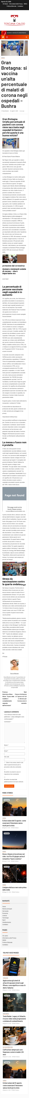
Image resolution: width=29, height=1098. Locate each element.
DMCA (25, 4)
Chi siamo (5, 4)
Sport (3, 920)
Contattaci (20, 6)
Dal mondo (5, 911)
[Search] (26, 37)
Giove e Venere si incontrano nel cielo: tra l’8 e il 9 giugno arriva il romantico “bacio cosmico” (13, 856)
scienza (4, 915)
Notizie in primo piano (8, 1047)
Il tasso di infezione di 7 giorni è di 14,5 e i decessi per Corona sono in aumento (21, 697)
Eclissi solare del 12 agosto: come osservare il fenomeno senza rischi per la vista (14, 823)
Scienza (3, 57)
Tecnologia (5, 918)
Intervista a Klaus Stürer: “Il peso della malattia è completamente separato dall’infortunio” (8, 698)
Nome (6, 745)
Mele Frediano (15, 827)
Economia (5, 913)
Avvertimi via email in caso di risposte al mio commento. (12, 773)
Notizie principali (7, 909)
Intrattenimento (6, 922)
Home (4, 906)
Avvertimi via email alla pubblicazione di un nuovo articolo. (13, 781)
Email (6, 751)
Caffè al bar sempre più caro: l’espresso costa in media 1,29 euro (13, 1052)
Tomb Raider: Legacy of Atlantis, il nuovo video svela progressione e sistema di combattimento (14, 1018)
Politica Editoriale (11, 6)
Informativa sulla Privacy (16, 4)
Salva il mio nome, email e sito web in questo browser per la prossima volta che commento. (13, 765)
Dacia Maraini (6, 111)
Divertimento (6, 1013)
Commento (7, 722)
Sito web (6, 757)
